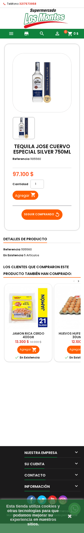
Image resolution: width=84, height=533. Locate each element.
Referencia (21, 159)
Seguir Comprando (42, 214)
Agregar (25, 195)
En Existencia (13, 255)
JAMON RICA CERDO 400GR (28, 335)
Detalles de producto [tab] (25, 239)
